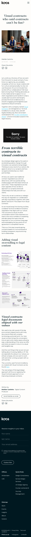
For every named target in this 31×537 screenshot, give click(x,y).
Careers (4, 519)
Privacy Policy (15, 530)
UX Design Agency (22, 485)
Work (3, 506)
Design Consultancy (22, 475)
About (4, 515)
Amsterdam (5, 475)
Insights (4, 512)
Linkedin (24, 534)
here (7, 367)
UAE (3, 479)
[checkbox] (15, 452)
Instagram (15, 534)
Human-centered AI (22, 488)
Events (4, 509)
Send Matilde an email (11, 396)
